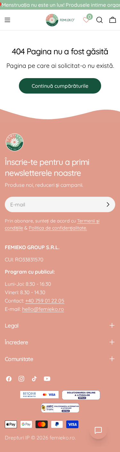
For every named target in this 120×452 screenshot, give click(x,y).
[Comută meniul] (7, 20)
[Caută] (99, 20)
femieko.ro (62, 437)
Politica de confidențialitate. (58, 228)
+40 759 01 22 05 (44, 300)
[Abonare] (108, 204)
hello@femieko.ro (43, 309)
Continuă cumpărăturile (60, 86)
